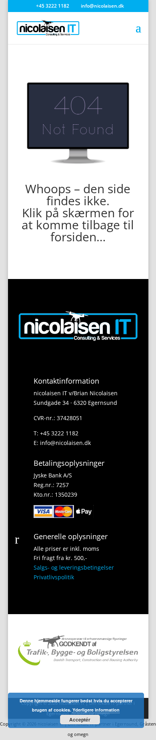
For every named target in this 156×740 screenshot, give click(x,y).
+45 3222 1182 (59, 433)
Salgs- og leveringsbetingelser (74, 567)
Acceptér (79, 719)
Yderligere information (96, 710)
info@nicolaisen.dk (65, 443)
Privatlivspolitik (54, 577)
